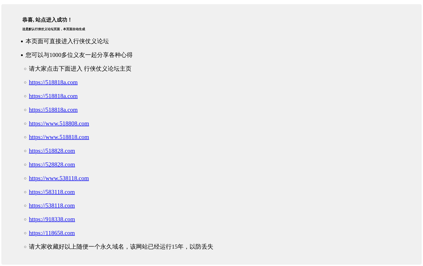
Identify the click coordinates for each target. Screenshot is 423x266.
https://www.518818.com (59, 137)
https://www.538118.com (59, 178)
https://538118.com (52, 205)
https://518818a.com (53, 82)
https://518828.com (52, 150)
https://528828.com (52, 164)
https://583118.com (52, 192)
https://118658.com (52, 233)
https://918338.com (52, 219)
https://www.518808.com (59, 123)
